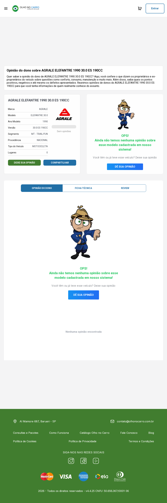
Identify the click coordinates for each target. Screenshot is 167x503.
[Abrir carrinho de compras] (140, 8)
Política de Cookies (24, 441)
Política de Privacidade (82, 441)
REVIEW (125, 188)
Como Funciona (59, 432)
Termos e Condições (141, 441)
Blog (151, 432)
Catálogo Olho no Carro (94, 432)
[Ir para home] (25, 8)
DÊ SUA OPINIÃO (125, 166)
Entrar (155, 8)
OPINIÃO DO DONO (42, 188)
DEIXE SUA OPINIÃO (24, 162)
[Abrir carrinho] (6, 8)
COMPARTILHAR (60, 162)
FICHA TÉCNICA (83, 188)
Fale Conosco (128, 432)
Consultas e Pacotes (25, 432)
